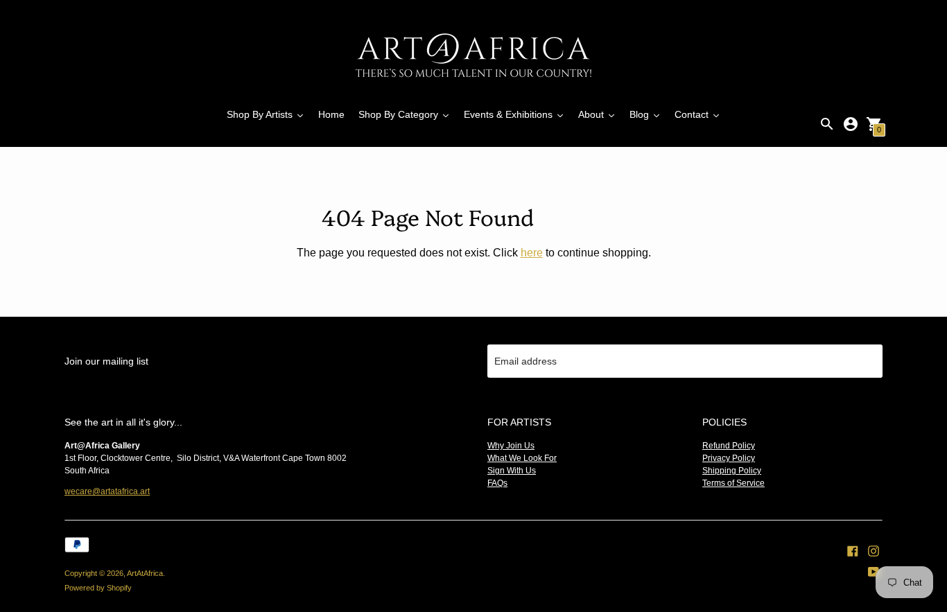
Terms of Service (733, 483)
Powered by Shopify (98, 588)
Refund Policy (728, 446)
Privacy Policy (728, 458)
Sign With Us (511, 470)
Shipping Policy (731, 470)
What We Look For (522, 458)
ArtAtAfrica (145, 573)
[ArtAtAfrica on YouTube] (873, 570)
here (532, 253)
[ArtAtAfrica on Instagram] (873, 549)
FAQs (497, 483)
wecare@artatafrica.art (107, 491)
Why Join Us (511, 446)
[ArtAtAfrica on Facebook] (852, 549)
